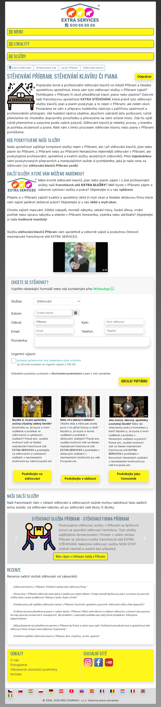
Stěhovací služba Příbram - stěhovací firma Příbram (80, 518)
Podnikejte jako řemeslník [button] (128, 476)
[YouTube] (109, 662)
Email (15, 331)
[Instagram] (88, 662)
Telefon (86, 331)
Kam (84, 322)
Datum (16, 313)
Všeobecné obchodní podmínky (33, 669)
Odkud (16, 322)
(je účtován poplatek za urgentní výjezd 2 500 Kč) (46, 364)
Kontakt (16, 674)
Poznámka (19, 340)
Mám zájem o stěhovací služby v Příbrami (80, 556)
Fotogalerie (18, 665)
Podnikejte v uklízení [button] (80, 478)
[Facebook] (98, 662)
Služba (16, 301)
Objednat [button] (144, 76)
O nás (14, 660)
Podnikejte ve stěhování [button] (32, 476)
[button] (80, 31)
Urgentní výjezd (23, 354)
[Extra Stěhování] (80, 12)
